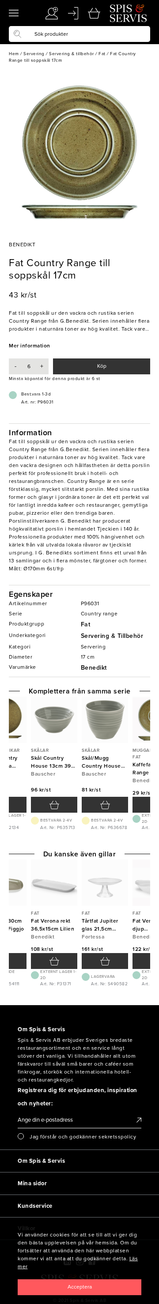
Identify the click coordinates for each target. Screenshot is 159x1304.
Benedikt (94, 667)
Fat (86, 624)
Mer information (29, 346)
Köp (101, 366)
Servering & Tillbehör (112, 636)
